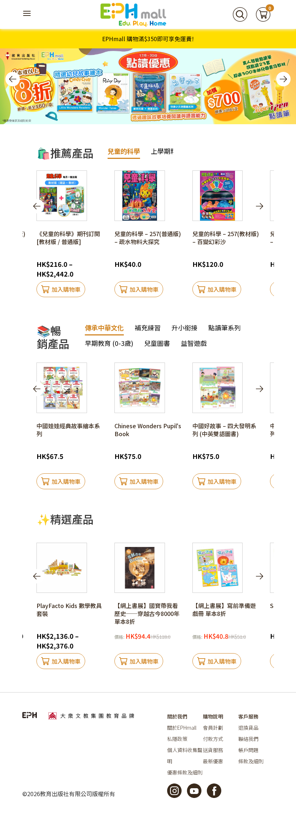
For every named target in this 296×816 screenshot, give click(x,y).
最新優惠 (213, 761)
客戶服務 (248, 716)
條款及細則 (251, 761)
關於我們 (177, 716)
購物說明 (213, 716)
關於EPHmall (181, 727)
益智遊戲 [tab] (194, 343)
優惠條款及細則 (185, 772)
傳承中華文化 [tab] (104, 327)
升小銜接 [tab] (184, 327)
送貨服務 (213, 750)
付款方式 (213, 738)
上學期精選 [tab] (167, 151)
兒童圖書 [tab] (157, 343)
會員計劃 (213, 727)
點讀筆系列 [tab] (224, 327)
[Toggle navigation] (27, 14)
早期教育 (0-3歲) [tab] (109, 343)
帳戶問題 (248, 750)
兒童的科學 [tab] (124, 151)
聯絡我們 (248, 738)
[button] (12, 79)
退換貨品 (248, 727)
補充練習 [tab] (148, 327)
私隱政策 (177, 738)
